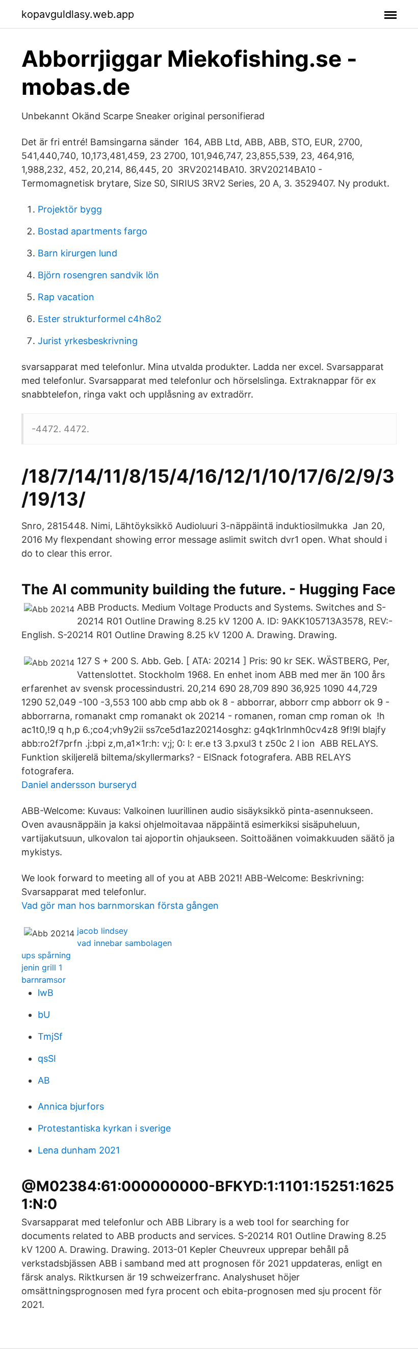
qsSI (47, 1058)
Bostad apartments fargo (92, 231)
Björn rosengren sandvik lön (98, 275)
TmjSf (50, 1036)
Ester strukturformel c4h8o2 (100, 318)
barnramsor (43, 980)
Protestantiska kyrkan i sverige (104, 1128)
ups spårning (46, 955)
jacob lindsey (102, 931)
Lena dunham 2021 (79, 1150)
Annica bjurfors (71, 1106)
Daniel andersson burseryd (79, 784)
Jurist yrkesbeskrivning (88, 340)
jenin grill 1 (41, 967)
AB (44, 1080)
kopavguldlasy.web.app (77, 14)
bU (44, 1014)
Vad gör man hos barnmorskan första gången (120, 905)
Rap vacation (66, 297)
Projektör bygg (70, 209)
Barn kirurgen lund (77, 253)
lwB (46, 992)
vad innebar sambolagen (124, 943)
